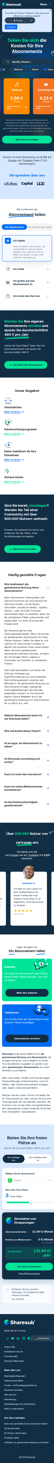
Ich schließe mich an (38, 1158)
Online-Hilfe (9, 1347)
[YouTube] (12, 1338)
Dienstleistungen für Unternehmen (19, 1404)
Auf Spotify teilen (12, 1428)
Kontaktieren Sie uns (13, 1351)
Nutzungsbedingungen (14, 1376)
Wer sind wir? (10, 1394)
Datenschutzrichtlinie (13, 1380)
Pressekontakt (10, 1356)
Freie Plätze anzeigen (29, 1273)
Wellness (19, 69)
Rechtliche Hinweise (13, 1390)
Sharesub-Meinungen (14, 1361)
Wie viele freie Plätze (16, 1190)
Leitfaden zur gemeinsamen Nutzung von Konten (26, 1442)
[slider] (30, 1202)
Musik (36, 69)
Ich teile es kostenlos (29, 1266)
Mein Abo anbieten (27, 992)
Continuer (11, 27)
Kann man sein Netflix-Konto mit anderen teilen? (26, 1424)
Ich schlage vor (14, 1158)
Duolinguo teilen (11, 1438)
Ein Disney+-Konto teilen (15, 1433)
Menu (43, 4)
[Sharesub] (11, 4)
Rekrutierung (10, 1399)
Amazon (13, 90)
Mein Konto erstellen (27, 139)
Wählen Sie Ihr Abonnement (20, 1173)
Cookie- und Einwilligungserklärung (20, 1385)
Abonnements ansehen (27, 1038)
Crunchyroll (43, 90)
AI (5, 69)
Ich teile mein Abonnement (28, 365)
